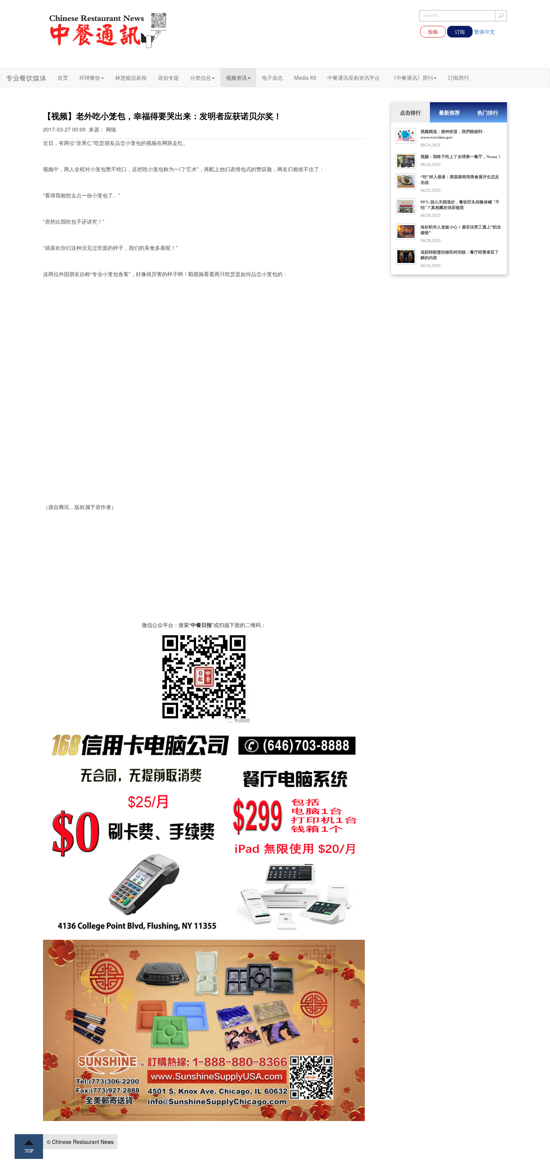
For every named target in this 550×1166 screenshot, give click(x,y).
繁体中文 (484, 31)
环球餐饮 (89, 77)
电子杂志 (272, 77)
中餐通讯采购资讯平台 (353, 77)
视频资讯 (236, 77)
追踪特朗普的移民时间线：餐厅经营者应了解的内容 (460, 255)
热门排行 (487, 112)
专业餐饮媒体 (26, 77)
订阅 (460, 31)
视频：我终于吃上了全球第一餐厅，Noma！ (461, 156)
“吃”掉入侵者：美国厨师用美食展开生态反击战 (460, 180)
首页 (63, 77)
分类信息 (200, 77)
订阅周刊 (458, 77)
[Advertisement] (204, 568)
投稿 (433, 31)
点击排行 (410, 112)
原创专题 (168, 77)
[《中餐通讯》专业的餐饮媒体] (108, 30)
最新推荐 (449, 112)
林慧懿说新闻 (131, 77)
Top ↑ (29, 1146)
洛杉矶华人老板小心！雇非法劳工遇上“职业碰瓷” (461, 230)
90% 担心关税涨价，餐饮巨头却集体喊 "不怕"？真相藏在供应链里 (460, 205)
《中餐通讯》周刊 (412, 77)
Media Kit (305, 77)
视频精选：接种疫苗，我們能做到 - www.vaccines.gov (453, 134)
